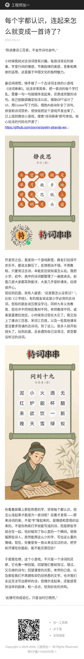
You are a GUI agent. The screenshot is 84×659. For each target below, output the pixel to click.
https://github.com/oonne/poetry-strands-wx (36, 127)
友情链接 (59, 635)
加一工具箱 (60, 622)
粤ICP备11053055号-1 (42, 651)
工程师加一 (20, 5)
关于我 (57, 629)
